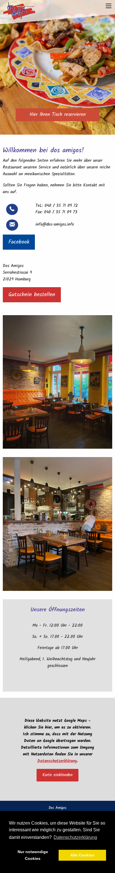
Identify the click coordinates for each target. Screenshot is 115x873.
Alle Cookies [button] (82, 855)
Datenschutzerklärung (57, 761)
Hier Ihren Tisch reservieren (58, 114)
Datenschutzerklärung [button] (75, 837)
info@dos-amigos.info (54, 224)
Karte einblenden (57, 775)
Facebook (18, 242)
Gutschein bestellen (31, 294)
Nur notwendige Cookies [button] (33, 855)
